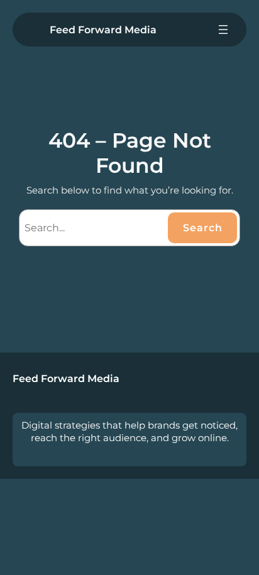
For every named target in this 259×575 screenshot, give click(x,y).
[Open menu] (223, 29)
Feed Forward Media (103, 29)
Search (203, 228)
